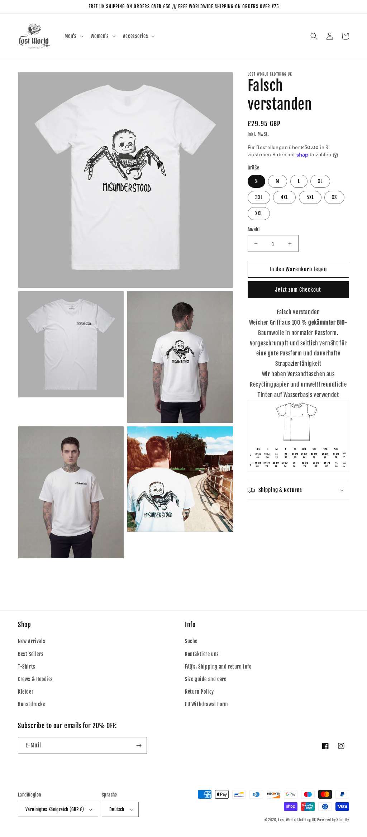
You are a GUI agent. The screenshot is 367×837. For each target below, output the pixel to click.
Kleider (25, 692)
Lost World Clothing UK (297, 820)
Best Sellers (30, 654)
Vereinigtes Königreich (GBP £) (54, 809)
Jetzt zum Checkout (298, 289)
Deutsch (116, 809)
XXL (258, 213)
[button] (73, 36)
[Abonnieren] (139, 745)
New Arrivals (31, 641)
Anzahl (253, 229)
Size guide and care (205, 679)
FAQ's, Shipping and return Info (218, 667)
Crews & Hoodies (35, 679)
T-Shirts (26, 667)
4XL (284, 197)
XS (334, 197)
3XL (259, 197)
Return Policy (199, 692)
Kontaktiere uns (202, 654)
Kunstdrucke (31, 704)
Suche (191, 641)
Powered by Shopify (333, 820)
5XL (310, 197)
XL (320, 181)
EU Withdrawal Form (206, 704)
